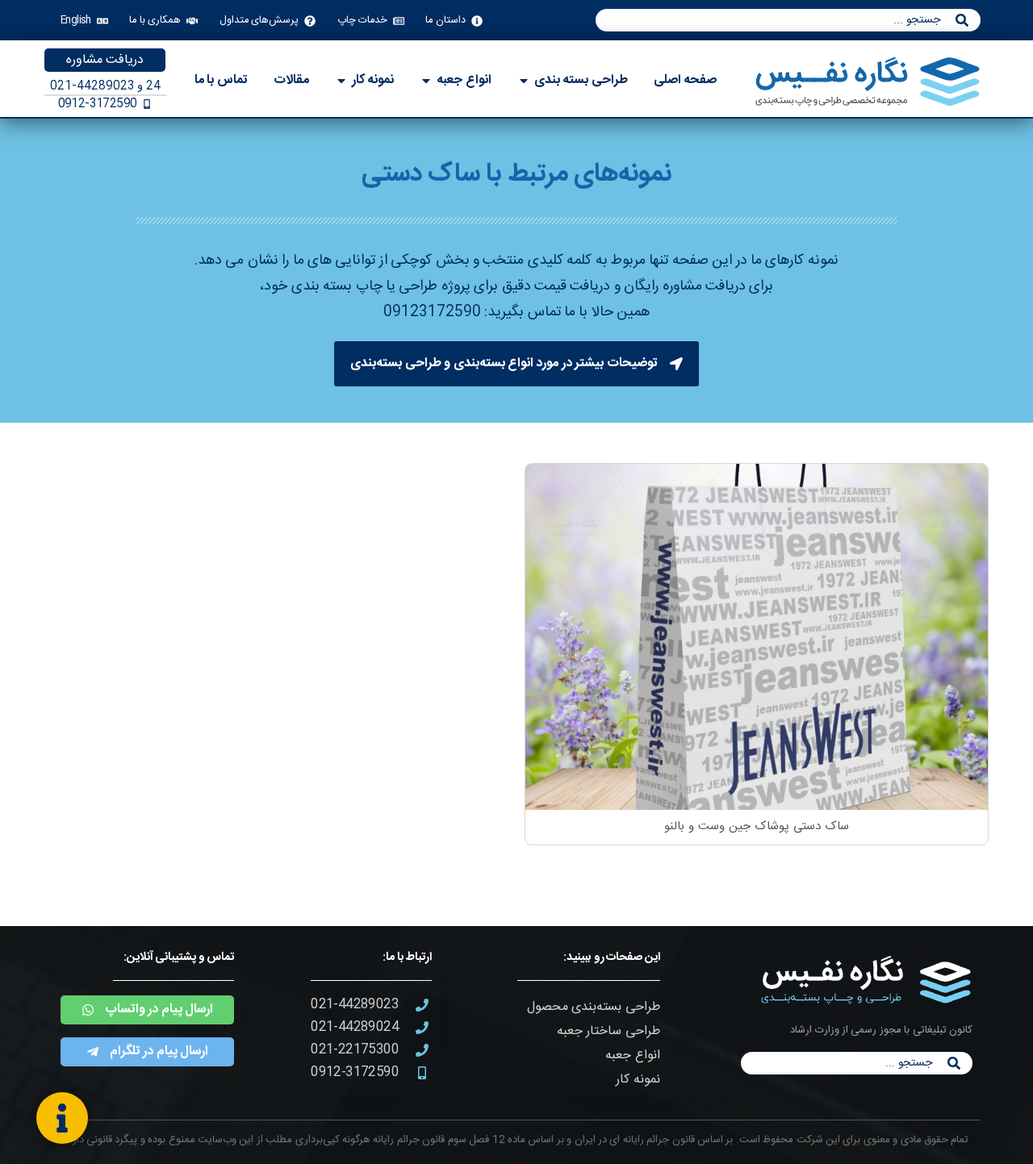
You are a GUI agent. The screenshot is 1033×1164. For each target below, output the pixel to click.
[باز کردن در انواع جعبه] (426, 80)
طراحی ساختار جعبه (608, 1031)
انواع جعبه (632, 1055)
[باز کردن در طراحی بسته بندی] (523, 80)
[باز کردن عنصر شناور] (62, 1118)
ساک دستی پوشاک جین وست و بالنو (756, 826)
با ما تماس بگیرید (537, 312)
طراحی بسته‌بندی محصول (593, 1007)
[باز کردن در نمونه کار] (341, 80)
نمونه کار (637, 1080)
